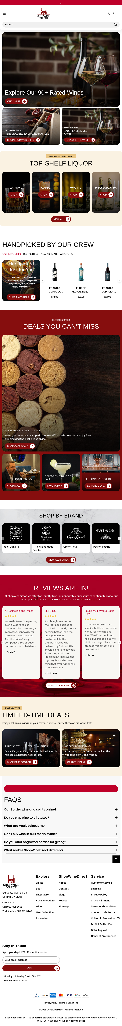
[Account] (108, 13)
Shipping (96, 888)
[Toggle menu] (4, 13)
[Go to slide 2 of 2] (119, 642)
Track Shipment (100, 900)
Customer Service (101, 882)
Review (63, 900)
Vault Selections (45, 900)
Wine (39, 906)
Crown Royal (70, 546)
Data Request (99, 930)
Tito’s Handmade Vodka (43, 548)
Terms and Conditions (104, 906)
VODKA (46, 188)
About (62, 882)
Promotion (42, 918)
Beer (39, 888)
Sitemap (64, 906)
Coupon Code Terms (103, 912)
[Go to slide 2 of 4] (119, 538)
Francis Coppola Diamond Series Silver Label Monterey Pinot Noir (107, 290)
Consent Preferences (103, 936)
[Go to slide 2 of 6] (119, 280)
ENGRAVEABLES (106, 188)
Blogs (62, 894)
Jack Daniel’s (11, 546)
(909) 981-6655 (45, 1020)
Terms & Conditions (68, 1002)
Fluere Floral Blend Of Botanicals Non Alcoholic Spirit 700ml (81, 290)
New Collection (45, 912)
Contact (64, 888)
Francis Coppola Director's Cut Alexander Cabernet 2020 (54, 290)
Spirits (39, 882)
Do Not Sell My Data (102, 924)
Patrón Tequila (101, 546)
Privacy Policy (99, 894)
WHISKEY (16, 188)
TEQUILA (76, 188)
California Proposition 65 (105, 918)
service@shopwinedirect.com (99, 1017)
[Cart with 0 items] (116, 13)
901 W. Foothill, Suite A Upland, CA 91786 (14, 895)
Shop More (42, 894)
